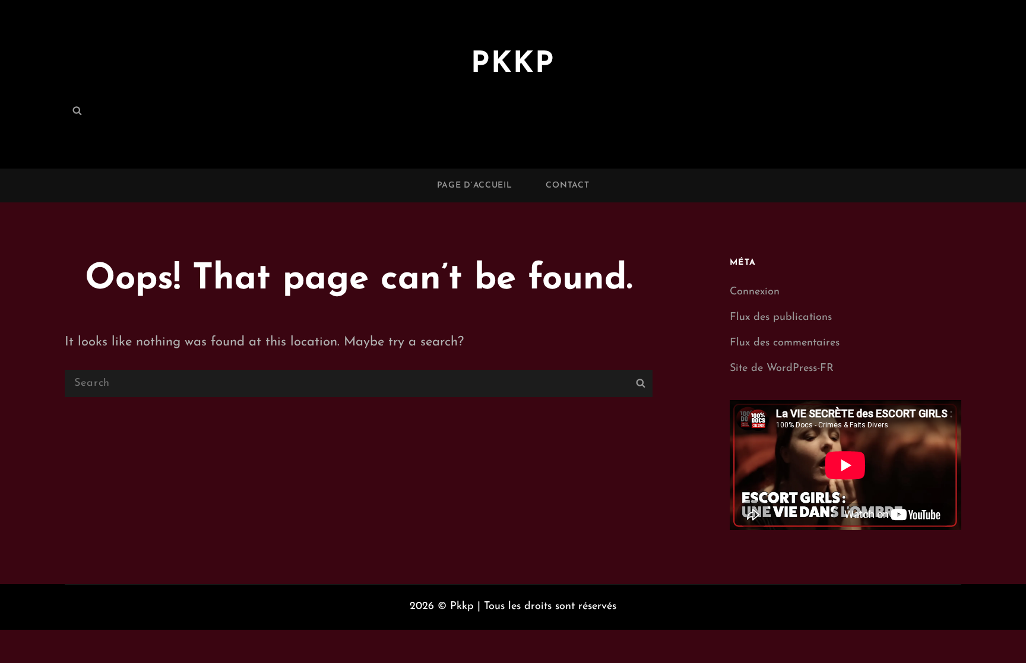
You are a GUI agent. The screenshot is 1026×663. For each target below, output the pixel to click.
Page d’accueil (474, 185)
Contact (567, 185)
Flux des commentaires (785, 343)
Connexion (755, 292)
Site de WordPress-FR (782, 368)
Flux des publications (781, 317)
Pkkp (513, 64)
